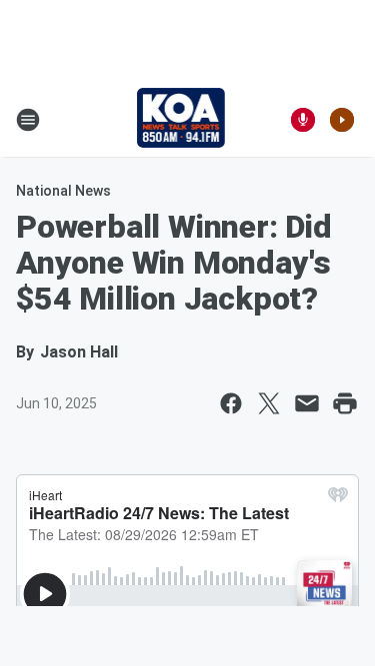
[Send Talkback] (303, 120)
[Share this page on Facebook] (231, 403)
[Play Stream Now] (342, 120)
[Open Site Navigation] (28, 120)
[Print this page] (345, 403)
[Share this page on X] (269, 403)
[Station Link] (181, 120)
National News (63, 191)
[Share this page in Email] (307, 403)
